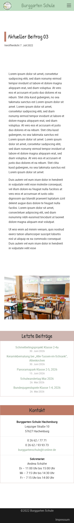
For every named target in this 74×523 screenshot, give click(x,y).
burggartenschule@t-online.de (37, 450)
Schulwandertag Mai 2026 (37, 379)
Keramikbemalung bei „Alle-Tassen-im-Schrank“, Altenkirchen (37, 358)
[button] (68, 5)
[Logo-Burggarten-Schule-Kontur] (7, 5)
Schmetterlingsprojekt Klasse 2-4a (37, 347)
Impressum (63, 520)
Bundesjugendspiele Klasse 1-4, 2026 (37, 388)
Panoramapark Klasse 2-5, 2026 (37, 369)
